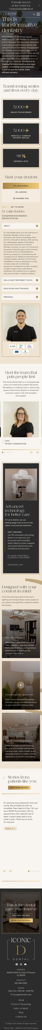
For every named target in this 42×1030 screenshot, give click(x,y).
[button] (39, 5)
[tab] (21, 186)
